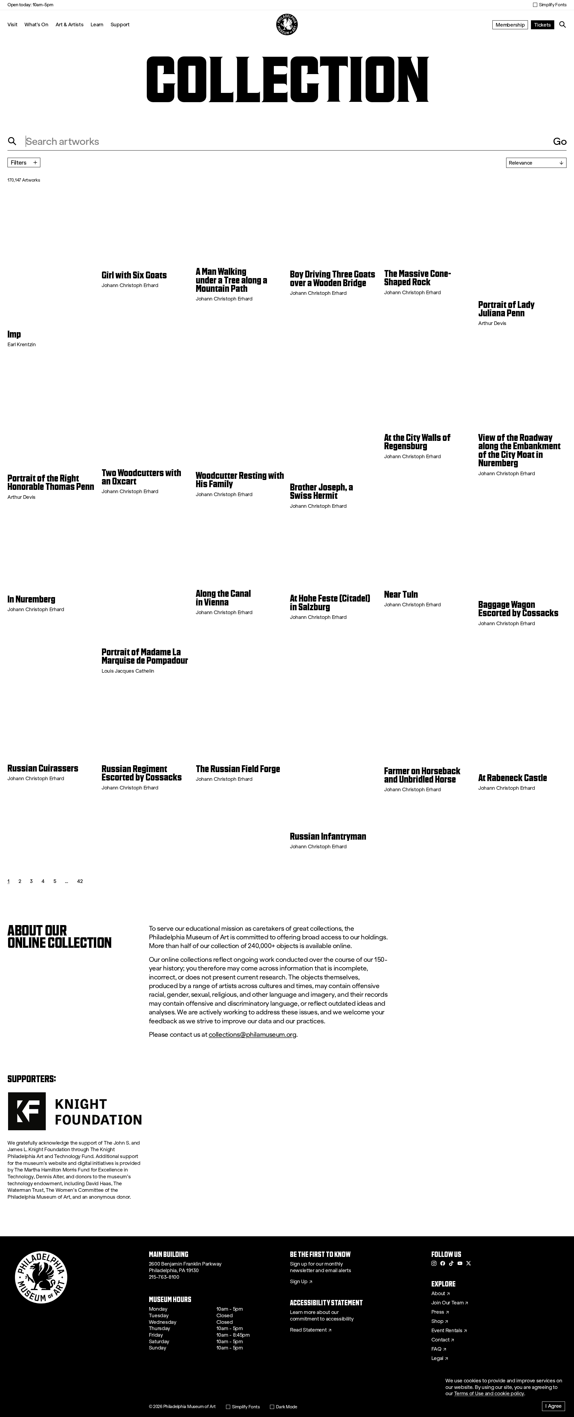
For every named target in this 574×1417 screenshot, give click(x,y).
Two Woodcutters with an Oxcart (141, 477)
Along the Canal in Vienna (223, 597)
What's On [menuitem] (36, 24)
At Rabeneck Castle (512, 778)
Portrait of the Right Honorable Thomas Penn (50, 482)
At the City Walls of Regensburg (417, 441)
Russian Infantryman (328, 836)
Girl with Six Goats (134, 275)
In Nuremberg (31, 599)
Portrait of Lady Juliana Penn (506, 309)
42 (80, 881)
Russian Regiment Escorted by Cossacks (142, 773)
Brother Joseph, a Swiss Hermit (321, 491)
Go (560, 141)
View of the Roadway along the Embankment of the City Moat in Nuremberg (519, 450)
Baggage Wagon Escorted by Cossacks (518, 608)
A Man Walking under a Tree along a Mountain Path (231, 280)
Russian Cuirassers (42, 768)
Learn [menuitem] (97, 24)
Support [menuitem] (120, 24)
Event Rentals (446, 1330)
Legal (437, 1358)
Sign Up (299, 1281)
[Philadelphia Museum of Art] (287, 24)
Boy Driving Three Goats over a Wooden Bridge (332, 278)
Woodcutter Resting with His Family (240, 479)
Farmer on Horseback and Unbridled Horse (422, 775)
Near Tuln (401, 594)
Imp (14, 334)
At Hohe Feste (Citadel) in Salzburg (330, 602)
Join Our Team (447, 1303)
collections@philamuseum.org (253, 1034)
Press (437, 1312)
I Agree (553, 1406)
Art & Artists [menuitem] (70, 24)
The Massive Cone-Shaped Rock (417, 277)
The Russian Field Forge (238, 769)
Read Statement (308, 1330)
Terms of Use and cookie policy (489, 1393)
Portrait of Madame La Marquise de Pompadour (145, 656)
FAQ (436, 1349)
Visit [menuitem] (12, 24)
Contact (440, 1340)
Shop (437, 1321)
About (438, 1293)
